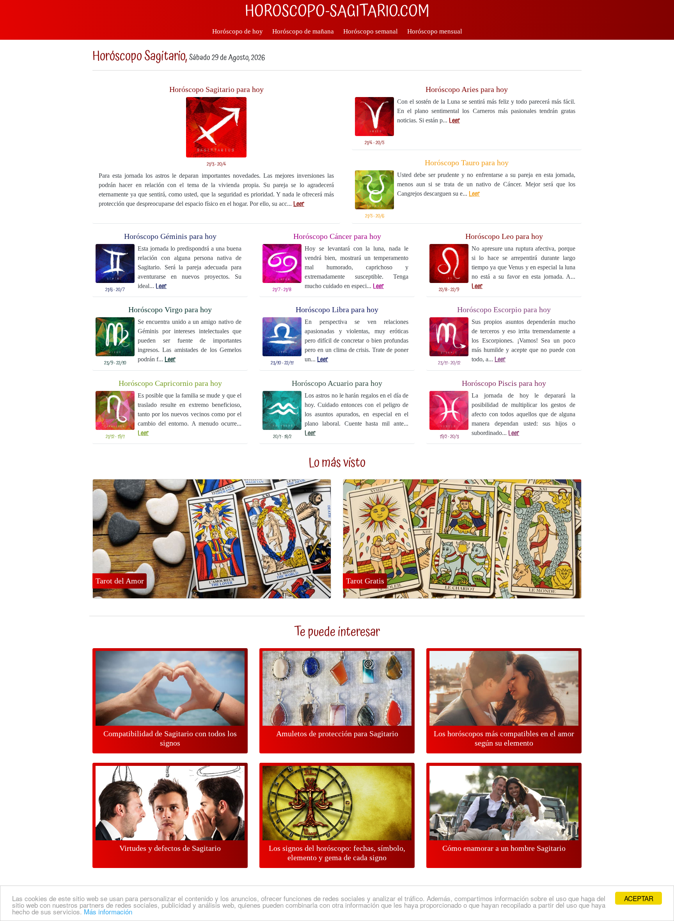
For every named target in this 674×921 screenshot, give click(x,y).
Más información (108, 911)
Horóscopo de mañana (303, 31)
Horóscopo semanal (370, 31)
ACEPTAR (638, 898)
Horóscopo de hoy (237, 31)
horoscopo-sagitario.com (337, 11)
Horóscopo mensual (434, 31)
